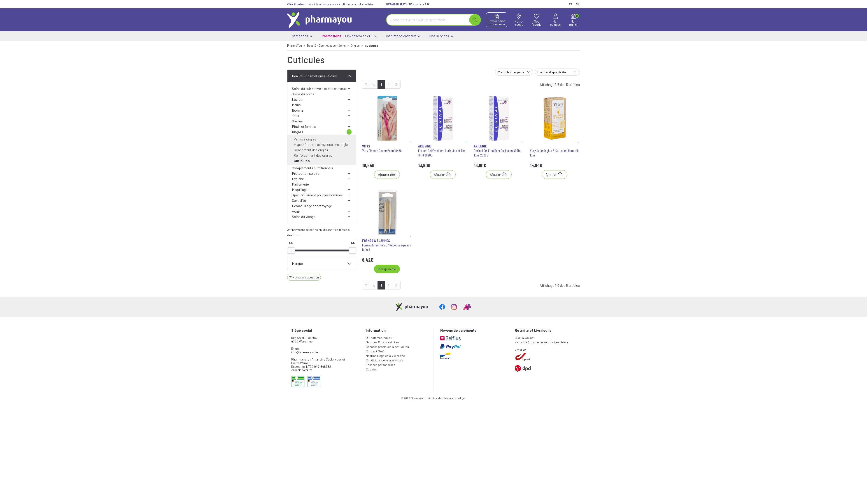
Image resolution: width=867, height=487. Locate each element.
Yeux (295, 115)
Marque (297, 263)
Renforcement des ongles (313, 155)
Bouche (297, 110)
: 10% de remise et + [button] (347, 36)
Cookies (371, 369)
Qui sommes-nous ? (379, 338)
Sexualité (299, 200)
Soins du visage (303, 216)
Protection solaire (305, 173)
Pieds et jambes (304, 126)
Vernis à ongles (305, 139)
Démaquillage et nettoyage (312, 206)
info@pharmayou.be (304, 352)
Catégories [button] (300, 36)
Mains (296, 105)
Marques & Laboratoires (382, 342)
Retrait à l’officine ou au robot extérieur (541, 342)
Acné (296, 211)
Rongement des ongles (311, 150)
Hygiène (298, 179)
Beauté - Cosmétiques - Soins (314, 76)
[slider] (291, 250)
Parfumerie (300, 184)
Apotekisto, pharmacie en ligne (447, 398)
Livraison (521, 349)
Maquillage (300, 189)
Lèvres (297, 99)
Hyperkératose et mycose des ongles (322, 144)
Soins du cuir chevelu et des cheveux (319, 88)
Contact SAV (375, 351)
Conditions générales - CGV (384, 360)
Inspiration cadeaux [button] (401, 36)
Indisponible (387, 269)
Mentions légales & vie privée (385, 356)
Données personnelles (380, 365)
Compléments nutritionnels (312, 168)
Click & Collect (525, 338)
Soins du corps (303, 94)
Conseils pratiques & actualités (387, 347)
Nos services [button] (439, 36)
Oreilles (297, 121)
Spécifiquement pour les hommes (317, 195)
